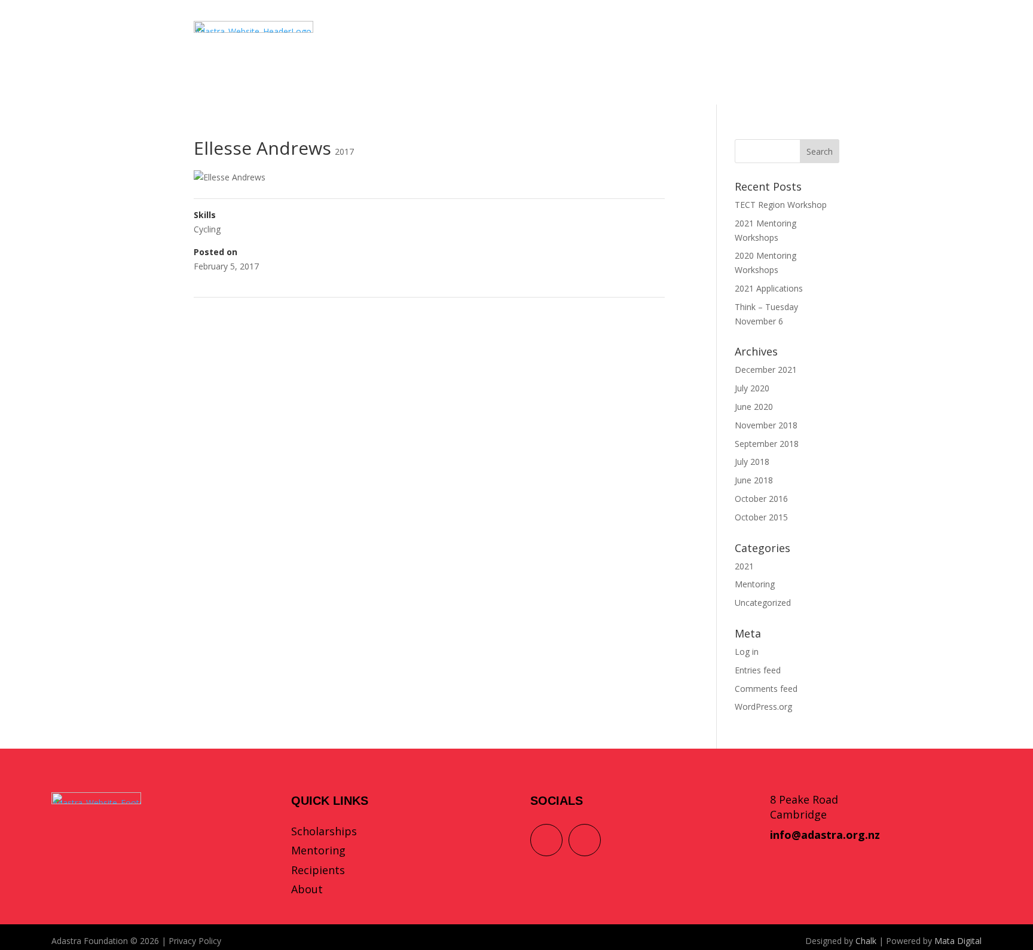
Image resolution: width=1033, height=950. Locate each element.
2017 (344, 151)
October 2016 (761, 498)
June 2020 (754, 406)
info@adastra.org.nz (825, 835)
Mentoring (755, 584)
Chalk (865, 940)
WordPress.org (763, 706)
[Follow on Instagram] (585, 840)
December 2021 (766, 369)
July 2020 (752, 388)
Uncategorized (763, 602)
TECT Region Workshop (781, 204)
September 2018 (767, 443)
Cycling (207, 229)
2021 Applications (769, 288)
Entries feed (758, 670)
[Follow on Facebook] (546, 840)
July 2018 (752, 461)
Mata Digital (958, 940)
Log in (747, 651)
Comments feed (766, 688)
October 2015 (761, 517)
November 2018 (766, 425)
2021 (744, 566)
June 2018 (754, 480)
